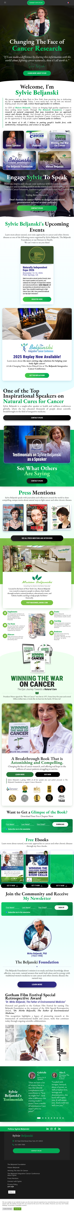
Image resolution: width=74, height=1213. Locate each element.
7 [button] (57, 1118)
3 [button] (45, 1118)
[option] (37, 1092)
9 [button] (63, 1118)
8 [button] (60, 1118)
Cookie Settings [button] (7, 1209)
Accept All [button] (17, 1209)
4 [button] (48, 1118)
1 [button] (39, 1118)
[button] (36, 2)
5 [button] (51, 1118)
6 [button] (54, 1118)
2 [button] (42, 1118)
